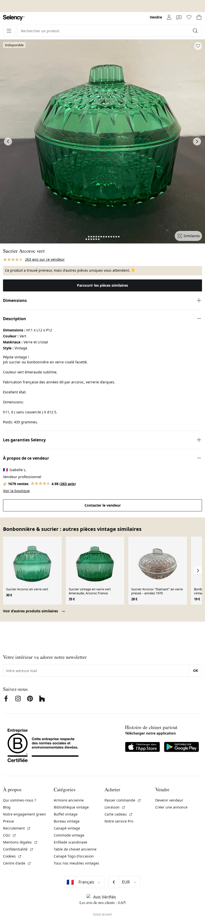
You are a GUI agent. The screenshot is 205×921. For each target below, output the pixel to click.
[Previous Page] (8, 141)
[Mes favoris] (189, 17)
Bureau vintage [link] (67, 821)
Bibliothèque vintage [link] (71, 807)
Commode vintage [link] (69, 835)
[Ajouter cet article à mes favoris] (198, 45)
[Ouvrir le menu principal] (9, 31)
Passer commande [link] (122, 800)
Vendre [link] (156, 17)
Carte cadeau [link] (118, 814)
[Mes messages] (179, 17)
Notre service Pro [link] (118, 821)
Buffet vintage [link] (66, 814)
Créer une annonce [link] (171, 807)
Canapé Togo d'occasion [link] (74, 856)
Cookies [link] (12, 856)
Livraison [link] (115, 807)
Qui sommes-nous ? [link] (19, 800)
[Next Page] (197, 141)
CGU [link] (9, 835)
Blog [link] (6, 807)
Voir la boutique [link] (16, 490)
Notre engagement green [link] (24, 814)
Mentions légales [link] (20, 842)
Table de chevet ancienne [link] (75, 849)
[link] (13, 18)
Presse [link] (8, 821)
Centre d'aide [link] (17, 863)
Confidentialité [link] (18, 849)
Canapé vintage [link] (67, 828)
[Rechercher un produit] (196, 30)
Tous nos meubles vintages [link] (76, 863)
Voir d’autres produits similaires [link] (31, 611)
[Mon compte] (169, 17)
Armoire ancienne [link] (69, 800)
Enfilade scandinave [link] (70, 842)
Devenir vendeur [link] (169, 800)
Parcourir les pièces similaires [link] (102, 285)
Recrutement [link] (17, 828)
